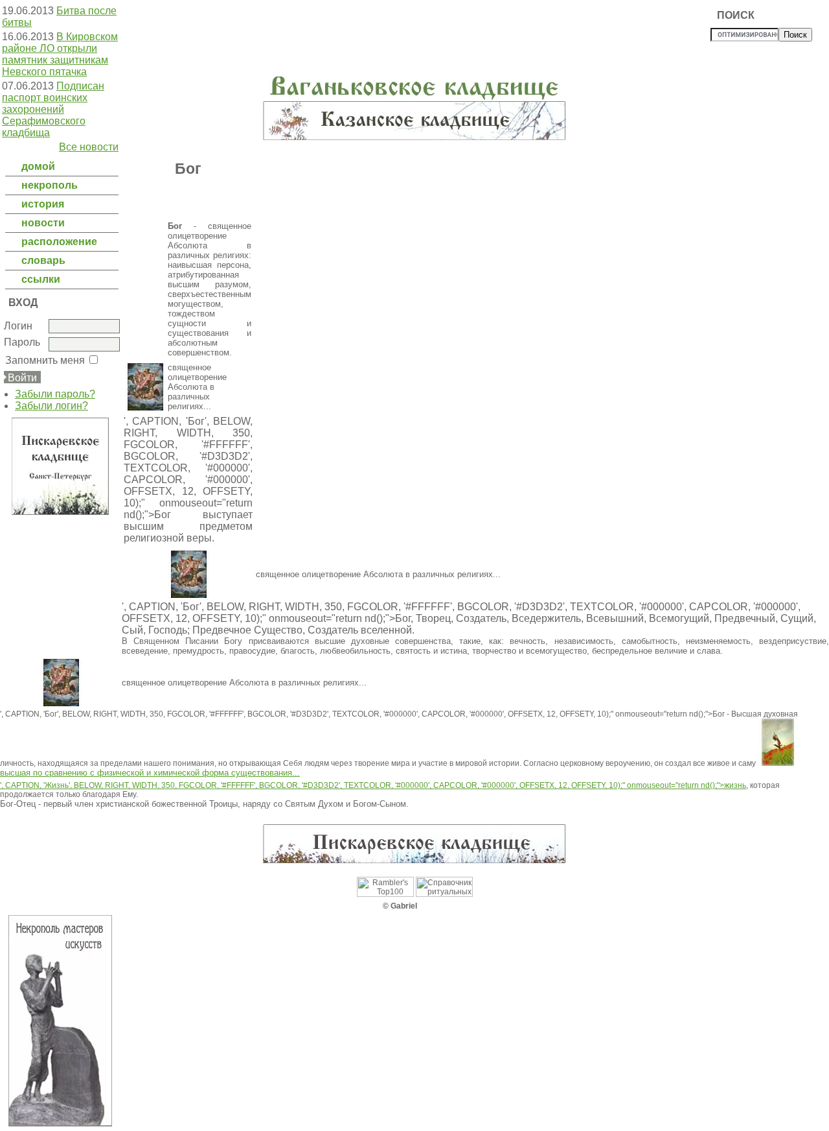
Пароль (22, 342)
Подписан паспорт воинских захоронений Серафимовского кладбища (53, 109)
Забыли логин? (51, 405)
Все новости (89, 146)
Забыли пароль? (55, 393)
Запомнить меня (45, 360)
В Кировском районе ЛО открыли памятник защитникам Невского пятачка (60, 54)
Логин (18, 325)
